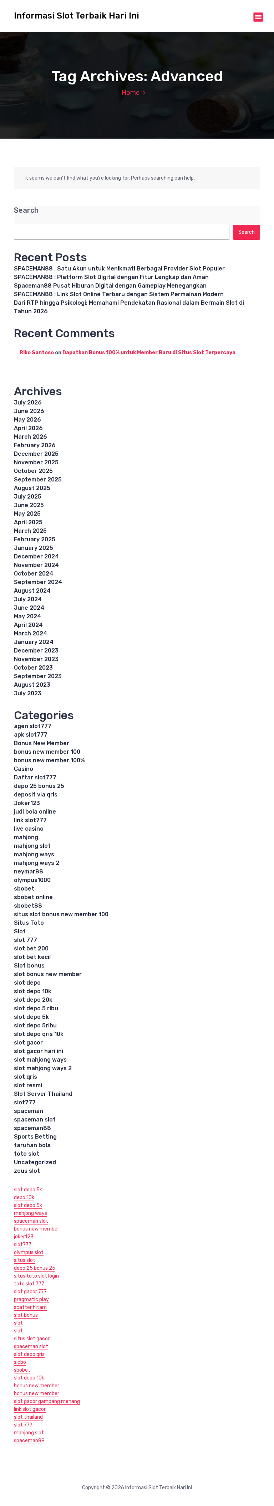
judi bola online (35, 811)
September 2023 (38, 676)
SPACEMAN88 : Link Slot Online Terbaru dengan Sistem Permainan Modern (119, 294)
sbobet (24, 888)
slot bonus (26, 1315)
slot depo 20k (33, 999)
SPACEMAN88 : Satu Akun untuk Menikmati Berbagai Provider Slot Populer (119, 268)
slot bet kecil (32, 957)
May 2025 (27, 513)
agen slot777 (32, 726)
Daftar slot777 (35, 777)
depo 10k (24, 1198)
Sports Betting (35, 1136)
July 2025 (27, 496)
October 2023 (33, 667)
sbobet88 (28, 905)
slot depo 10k (32, 991)
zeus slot (27, 1170)
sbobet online (33, 897)
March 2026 (30, 436)
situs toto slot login (36, 1276)
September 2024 (38, 582)
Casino (23, 768)
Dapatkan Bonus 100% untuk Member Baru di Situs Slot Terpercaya (148, 353)
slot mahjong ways (40, 1059)
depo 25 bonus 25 (39, 786)
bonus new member (36, 1229)
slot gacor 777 (30, 1292)
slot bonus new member (48, 974)
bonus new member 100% (49, 760)
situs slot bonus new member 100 (61, 914)
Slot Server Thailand (43, 1093)
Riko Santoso (37, 353)
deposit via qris (35, 794)
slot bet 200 (31, 948)
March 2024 (30, 633)
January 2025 (33, 548)
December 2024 (36, 556)
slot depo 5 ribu (36, 1008)
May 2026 (27, 419)
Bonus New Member (41, 743)
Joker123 (27, 803)
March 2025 (30, 530)
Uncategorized (35, 1162)
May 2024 (27, 616)
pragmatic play (31, 1299)
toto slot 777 (29, 1284)
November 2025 (36, 462)
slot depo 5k (31, 1017)
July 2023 (27, 693)
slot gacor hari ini (38, 1051)
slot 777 (25, 940)
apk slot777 (30, 734)
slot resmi (28, 1085)
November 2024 (36, 565)
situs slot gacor (32, 1339)
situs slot (24, 1260)
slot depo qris (29, 1354)
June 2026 (29, 411)
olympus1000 (32, 880)
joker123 (24, 1237)
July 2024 (28, 599)
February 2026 (35, 445)
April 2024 (28, 625)
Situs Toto (29, 922)
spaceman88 (32, 1128)
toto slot (26, 1153)
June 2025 (29, 505)
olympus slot (29, 1252)
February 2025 (34, 539)
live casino (29, 828)
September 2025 (38, 479)
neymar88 (28, 871)
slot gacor (28, 1042)
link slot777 (30, 820)
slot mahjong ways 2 (43, 1068)
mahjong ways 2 (36, 863)
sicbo (20, 1362)
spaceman (28, 1111)
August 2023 (32, 684)
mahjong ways (34, 854)
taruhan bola (32, 1145)
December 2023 (36, 650)
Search (26, 210)
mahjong (26, 837)
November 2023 (36, 659)
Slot (20, 931)
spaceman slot (35, 1119)
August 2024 (32, 590)
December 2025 (36, 453)
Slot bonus (29, 965)
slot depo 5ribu (35, 1025)
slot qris (25, 1076)
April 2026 (28, 428)
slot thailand (28, 1417)
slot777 (25, 1102)
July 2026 (28, 402)
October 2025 (33, 471)
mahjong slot (32, 845)
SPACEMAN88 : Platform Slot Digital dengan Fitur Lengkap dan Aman (111, 277)
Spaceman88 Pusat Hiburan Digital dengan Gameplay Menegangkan (110, 285)
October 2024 (33, 573)
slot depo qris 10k (39, 1034)
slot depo (27, 982)
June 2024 (29, 607)
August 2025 (32, 488)
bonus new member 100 (47, 751)
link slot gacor (30, 1409)
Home (130, 93)
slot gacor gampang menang (47, 1401)
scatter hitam (30, 1307)
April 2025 (28, 522)
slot (18, 1323)
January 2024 (34, 642)
